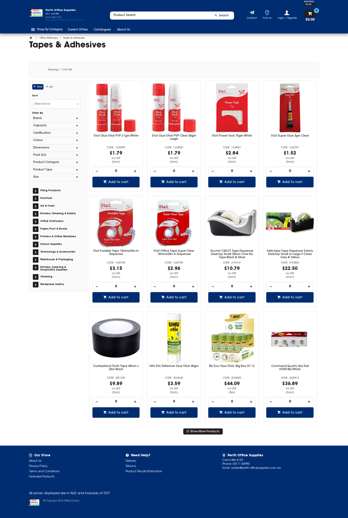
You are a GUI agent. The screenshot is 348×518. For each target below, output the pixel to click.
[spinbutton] (116, 171)
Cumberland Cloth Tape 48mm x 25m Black (116, 368)
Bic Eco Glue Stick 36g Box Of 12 (232, 366)
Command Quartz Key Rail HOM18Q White (290, 368)
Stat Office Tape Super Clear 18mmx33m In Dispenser (174, 253)
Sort (35, 96)
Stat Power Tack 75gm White (232, 136)
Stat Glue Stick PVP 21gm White (116, 136)
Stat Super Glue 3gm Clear (290, 136)
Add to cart (118, 182)
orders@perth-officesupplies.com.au (65, 20)
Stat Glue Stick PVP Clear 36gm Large (174, 138)
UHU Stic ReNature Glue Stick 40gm (174, 366)
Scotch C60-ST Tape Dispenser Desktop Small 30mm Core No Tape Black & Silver (231, 254)
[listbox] (56, 104)
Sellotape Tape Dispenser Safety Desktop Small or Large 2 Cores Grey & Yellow (290, 254)
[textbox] (160, 15)
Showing (60, 70)
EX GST (303, 5)
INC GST (308, 4)
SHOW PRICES (309, 2)
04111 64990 (241, 464)
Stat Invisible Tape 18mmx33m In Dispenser (116, 253)
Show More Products (205, 431)
